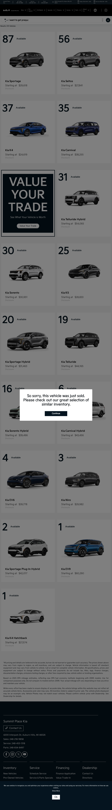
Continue (56, 413)
